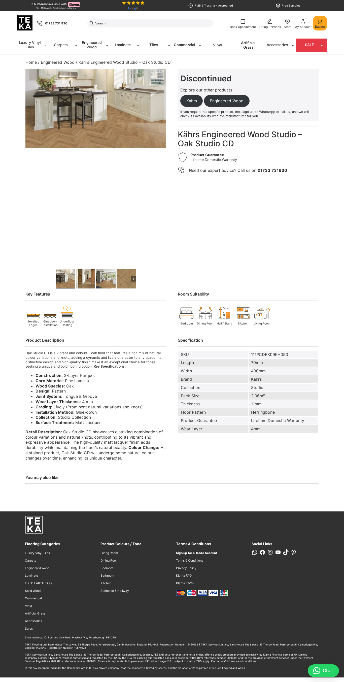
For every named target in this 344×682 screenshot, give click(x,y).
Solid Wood (33, 591)
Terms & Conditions (189, 560)
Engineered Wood (92, 44)
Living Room (109, 553)
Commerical (33, 598)
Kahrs (256, 379)
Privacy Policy (186, 568)
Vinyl (217, 45)
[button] (65, 278)
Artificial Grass (248, 45)
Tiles (153, 45)
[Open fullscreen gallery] (161, 263)
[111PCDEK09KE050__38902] (95, 108)
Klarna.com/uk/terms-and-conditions (233, 661)
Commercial (184, 45)
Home (31, 62)
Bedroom (106, 568)
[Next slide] (133, 278)
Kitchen (105, 583)
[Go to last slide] (58, 278)
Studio (257, 387)
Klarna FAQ (184, 575)
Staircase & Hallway (114, 591)
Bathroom (107, 575)
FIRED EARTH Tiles (38, 583)
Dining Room (109, 560)
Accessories (277, 45)
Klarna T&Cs (185, 583)
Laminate (123, 45)
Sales (29, 628)
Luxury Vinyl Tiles (30, 44)
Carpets (61, 45)
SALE (309, 45)
